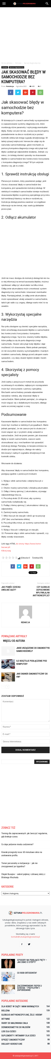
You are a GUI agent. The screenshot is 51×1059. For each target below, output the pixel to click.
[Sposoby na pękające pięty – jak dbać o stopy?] (8, 963)
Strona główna (6, 63)
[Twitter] (29, 944)
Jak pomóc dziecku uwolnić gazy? (11, 588)
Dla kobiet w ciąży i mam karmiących (20, 1006)
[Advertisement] (25, 34)
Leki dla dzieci (8, 1031)
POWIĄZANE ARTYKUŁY (14, 636)
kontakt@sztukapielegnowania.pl (25, 936)
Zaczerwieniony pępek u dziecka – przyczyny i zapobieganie (29, 987)
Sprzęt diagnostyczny (16, 67)
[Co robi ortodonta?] (8, 976)
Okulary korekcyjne (11, 1044)
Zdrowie (4, 67)
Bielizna (5, 1010)
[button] (47, 3)
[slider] (9, 557)
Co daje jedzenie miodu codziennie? (17, 844)
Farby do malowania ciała (14, 1023)
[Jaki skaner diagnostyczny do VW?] (8, 676)
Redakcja (10, 86)
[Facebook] (22, 944)
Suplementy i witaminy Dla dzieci (18, 1035)
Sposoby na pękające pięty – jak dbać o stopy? (32, 961)
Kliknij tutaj (6, 551)
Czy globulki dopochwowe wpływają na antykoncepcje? (41, 591)
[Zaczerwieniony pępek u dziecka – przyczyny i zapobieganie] (8, 989)
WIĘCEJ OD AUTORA (14, 640)
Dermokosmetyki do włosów (15, 1027)
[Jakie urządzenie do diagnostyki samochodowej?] (8, 651)
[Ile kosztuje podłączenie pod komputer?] (8, 664)
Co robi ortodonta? (27, 973)
